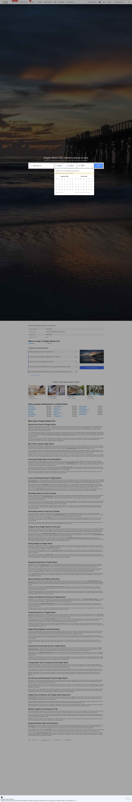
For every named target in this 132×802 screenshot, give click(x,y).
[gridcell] (59, 181)
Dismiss (128, 798)
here (76, 800)
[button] (56, 176)
